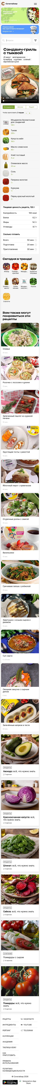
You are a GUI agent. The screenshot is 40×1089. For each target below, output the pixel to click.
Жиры (6, 222)
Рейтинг (7, 1030)
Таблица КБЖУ (9, 1047)
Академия (7, 1042)
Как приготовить (9, 1054)
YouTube (28, 1025)
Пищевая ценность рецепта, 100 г (19, 207)
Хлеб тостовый (18, 156)
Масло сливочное (19, 148)
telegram (28, 1030)
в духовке (18, 59)
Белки (6, 218)
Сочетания (8, 953)
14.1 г (34, 222)
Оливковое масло (19, 164)
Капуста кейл (17, 140)
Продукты (7, 767)
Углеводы (7, 227)
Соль (13, 173)
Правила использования (10, 1062)
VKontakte (29, 1019)
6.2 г (35, 218)
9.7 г (35, 227)
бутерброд (7, 59)
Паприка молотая (19, 181)
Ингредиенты (9, 1025)
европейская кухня (11, 62)
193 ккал (33, 213)
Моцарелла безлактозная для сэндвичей (23, 122)
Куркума (15, 189)
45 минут (7, 57)
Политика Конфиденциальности (10, 1070)
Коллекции (8, 1036)
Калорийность (10, 213)
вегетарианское (19, 57)
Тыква (14, 131)
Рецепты (7, 1019)
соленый (26, 59)
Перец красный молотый (22, 197)
